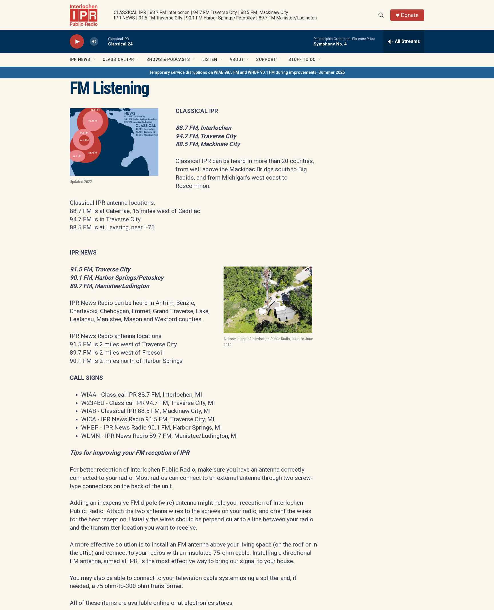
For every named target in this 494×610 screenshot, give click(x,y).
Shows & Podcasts (168, 59)
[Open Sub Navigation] (94, 59)
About (237, 59)
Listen (209, 59)
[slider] (103, 41)
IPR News (80, 59)
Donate (410, 15)
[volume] (94, 41)
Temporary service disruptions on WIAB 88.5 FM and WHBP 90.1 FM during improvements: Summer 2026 (247, 72)
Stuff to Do (302, 59)
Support (266, 59)
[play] (76, 41)
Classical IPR (118, 59)
